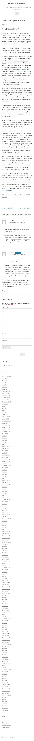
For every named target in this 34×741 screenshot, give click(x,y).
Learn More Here (7, 190)
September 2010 (6, 519)
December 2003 (6, 689)
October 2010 (5, 516)
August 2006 (5, 621)
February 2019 (6, 391)
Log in (3, 721)
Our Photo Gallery (7, 366)
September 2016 (6, 421)
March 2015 (5, 444)
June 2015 (4, 438)
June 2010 (4, 523)
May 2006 (4, 627)
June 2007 (4, 599)
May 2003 (4, 704)
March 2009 (5, 555)
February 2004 (6, 684)
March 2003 (5, 708)
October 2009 (5, 540)
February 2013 (6, 480)
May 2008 (4, 576)
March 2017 (5, 414)
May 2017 (4, 410)
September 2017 (6, 402)
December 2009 (6, 536)
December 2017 (6, 395)
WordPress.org (6, 727)
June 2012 (4, 489)
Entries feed (5, 723)
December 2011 (6, 499)
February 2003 (6, 710)
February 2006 (6, 633)
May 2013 (4, 474)
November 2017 (6, 397)
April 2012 (4, 493)
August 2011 (5, 502)
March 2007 (5, 606)
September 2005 (6, 644)
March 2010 (5, 529)
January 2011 (5, 512)
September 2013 (6, 465)
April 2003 (4, 706)
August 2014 (5, 451)
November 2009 (6, 538)
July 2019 (4, 380)
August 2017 (5, 404)
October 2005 (5, 642)
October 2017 (5, 400)
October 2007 (5, 591)
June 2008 (4, 574)
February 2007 (6, 608)
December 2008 (6, 561)
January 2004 (5, 687)
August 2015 (5, 434)
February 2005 (6, 659)
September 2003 (6, 695)
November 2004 (6, 665)
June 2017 (4, 408)
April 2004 (4, 680)
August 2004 (5, 672)
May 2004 (4, 678)
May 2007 (4, 601)
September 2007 (6, 593)
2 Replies (4, 25)
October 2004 (5, 667)
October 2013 (5, 463)
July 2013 (4, 470)
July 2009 (4, 546)
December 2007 (6, 587)
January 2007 (5, 610)
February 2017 (6, 417)
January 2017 (5, 419)
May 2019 (4, 385)
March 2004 (5, 682)
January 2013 (5, 482)
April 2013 (4, 476)
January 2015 (5, 448)
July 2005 (4, 648)
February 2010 (6, 531)
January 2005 (5, 661)
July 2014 (4, 453)
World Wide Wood (17, 3)
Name (4, 327)
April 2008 (4, 578)
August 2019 (5, 378)
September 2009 (6, 542)
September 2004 (6, 669)
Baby (16, 195)
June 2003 (4, 701)
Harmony (20, 114)
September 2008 (6, 567)
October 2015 (5, 429)
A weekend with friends (24, 208)
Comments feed (6, 725)
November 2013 (6, 461)
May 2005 (4, 652)
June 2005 (4, 650)
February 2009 (6, 557)
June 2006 (4, 625)
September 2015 (6, 431)
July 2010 (4, 521)
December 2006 (6, 612)
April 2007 (4, 604)
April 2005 (4, 655)
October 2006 (5, 616)
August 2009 (5, 544)
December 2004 (6, 663)
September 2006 (6, 618)
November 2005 (6, 640)
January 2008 (5, 584)
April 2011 (4, 508)
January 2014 (5, 457)
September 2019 (6, 376)
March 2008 (5, 580)
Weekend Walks (7, 208)
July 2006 (4, 623)
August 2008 (5, 570)
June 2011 (4, 504)
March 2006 (5, 631)
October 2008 (5, 565)
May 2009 (4, 550)
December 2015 (6, 425)
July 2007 (4, 597)
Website (4, 340)
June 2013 (4, 472)
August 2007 (5, 595)
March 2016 (5, 423)
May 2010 (4, 525)
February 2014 (6, 455)
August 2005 (5, 646)
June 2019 (4, 383)
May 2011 (4, 506)
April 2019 (4, 387)
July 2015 (4, 436)
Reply (3, 246)
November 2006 (6, 614)
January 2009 (5, 559)
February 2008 (6, 582)
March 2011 (5, 510)
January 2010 (5, 533)
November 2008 (6, 563)
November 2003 (6, 691)
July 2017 (4, 406)
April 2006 (4, 629)
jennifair (12, 221)
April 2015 (4, 442)
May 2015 (4, 440)
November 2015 (6, 427)
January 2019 (5, 393)
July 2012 (4, 487)
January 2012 (5, 497)
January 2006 (5, 635)
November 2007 (6, 589)
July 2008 (4, 572)
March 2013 (5, 478)
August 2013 (5, 468)
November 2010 (6, 514)
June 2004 (4, 676)
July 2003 (4, 699)
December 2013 (6, 459)
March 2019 (5, 389)
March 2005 (5, 657)
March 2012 (5, 495)
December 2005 (6, 638)
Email (4, 334)
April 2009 (4, 553)
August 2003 (5, 697)
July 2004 (4, 674)
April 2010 (4, 527)
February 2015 (6, 446)
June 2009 (4, 548)
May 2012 (4, 491)
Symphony (26, 69)
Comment (5, 307)
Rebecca (4, 197)
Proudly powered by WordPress (10, 738)
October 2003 (5, 693)
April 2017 (4, 412)
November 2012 (6, 485)
